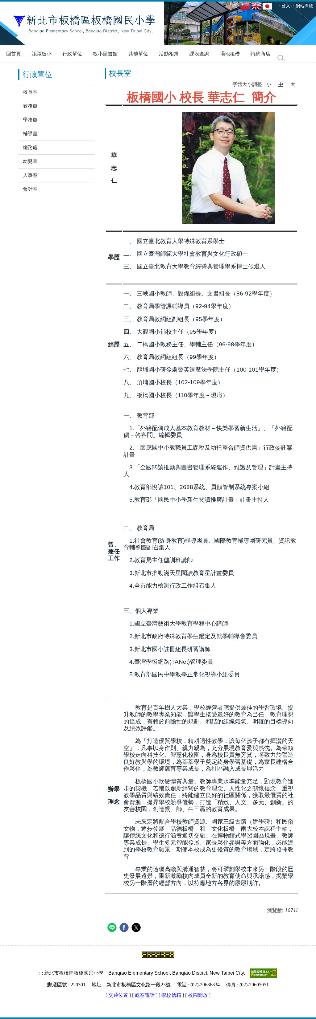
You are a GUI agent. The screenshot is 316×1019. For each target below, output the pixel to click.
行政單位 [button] (72, 53)
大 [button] (292, 84)
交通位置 (118, 995)
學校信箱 (171, 995)
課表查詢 (199, 53)
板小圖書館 (105, 53)
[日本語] (267, 5)
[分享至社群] (112, 928)
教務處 (30, 105)
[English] (256, 5)
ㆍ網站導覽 (302, 5)
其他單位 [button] (138, 53)
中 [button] (280, 84)
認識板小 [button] (42, 53)
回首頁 (13, 53)
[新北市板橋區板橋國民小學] (158, 23)
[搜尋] (281, 58)
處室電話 (145, 995)
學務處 (30, 119)
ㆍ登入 (283, 5)
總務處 (30, 147)
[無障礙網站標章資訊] (263, 973)
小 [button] (268, 84)
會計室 (30, 189)
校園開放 (198, 995)
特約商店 (260, 53)
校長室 (30, 92)
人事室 (30, 175)
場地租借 (230, 53)
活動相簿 (169, 53)
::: (237, 5)
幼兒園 (30, 161)
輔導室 (30, 133)
